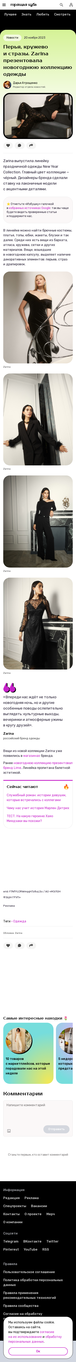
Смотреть (62, 14)
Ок (38, 1351)
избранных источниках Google (29, 208)
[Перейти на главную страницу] (24, 5)
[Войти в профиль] (71, 5)
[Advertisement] (33, 858)
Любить (42, 14)
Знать (26, 14)
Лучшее (10, 14)
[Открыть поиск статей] (61, 4)
